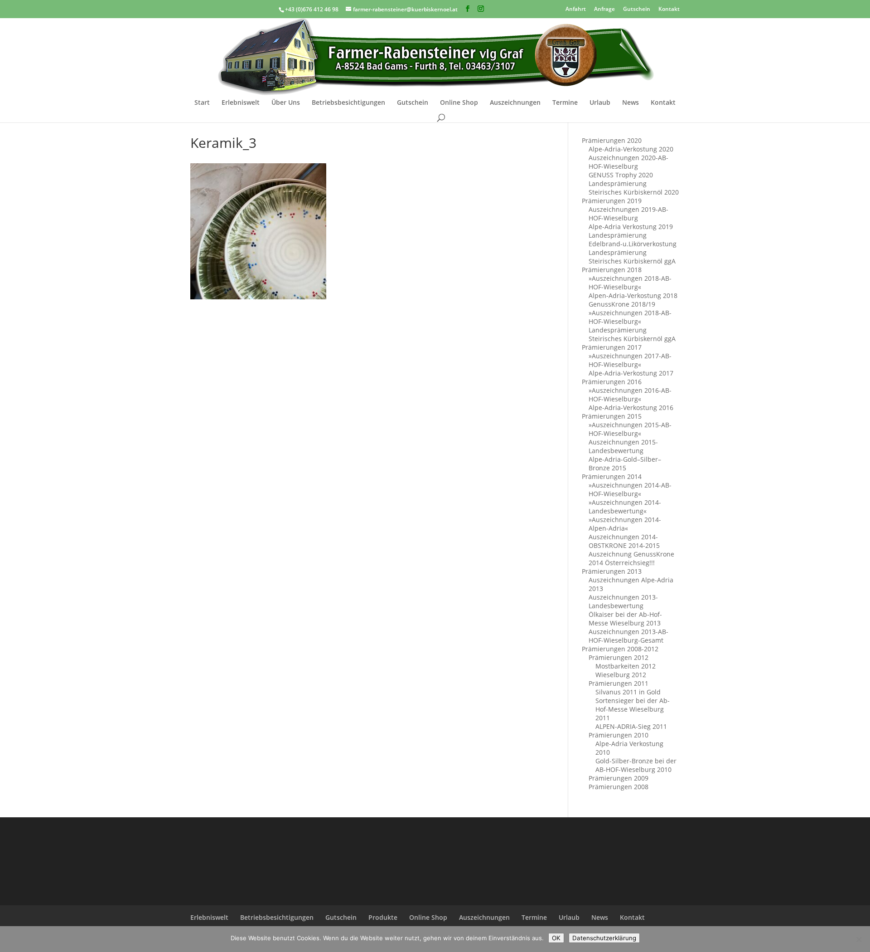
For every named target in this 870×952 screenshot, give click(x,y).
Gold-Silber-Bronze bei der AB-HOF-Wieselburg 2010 (636, 765)
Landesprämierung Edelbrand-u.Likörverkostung (633, 239)
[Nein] (858, 939)
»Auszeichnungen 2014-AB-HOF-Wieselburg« (630, 489)
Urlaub (600, 103)
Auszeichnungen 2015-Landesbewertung (623, 446)
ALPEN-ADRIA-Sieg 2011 (631, 726)
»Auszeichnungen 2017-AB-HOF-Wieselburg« (630, 360)
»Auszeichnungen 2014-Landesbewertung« (625, 506)
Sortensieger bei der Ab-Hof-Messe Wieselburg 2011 (632, 709)
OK (556, 938)
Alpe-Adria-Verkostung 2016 (631, 407)
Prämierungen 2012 (618, 657)
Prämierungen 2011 (618, 683)
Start (202, 103)
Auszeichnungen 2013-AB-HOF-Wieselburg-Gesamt (628, 635)
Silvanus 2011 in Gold (628, 692)
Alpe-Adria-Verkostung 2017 (631, 373)
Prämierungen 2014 (612, 476)
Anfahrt (576, 8)
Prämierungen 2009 (618, 778)
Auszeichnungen (515, 103)
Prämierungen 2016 (612, 381)
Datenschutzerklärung (604, 938)
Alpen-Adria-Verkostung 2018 (633, 295)
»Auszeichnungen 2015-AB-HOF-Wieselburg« (630, 429)
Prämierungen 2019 (612, 200)
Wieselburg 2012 (620, 674)
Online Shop (459, 103)
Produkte (382, 917)
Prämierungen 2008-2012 (620, 648)
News (630, 103)
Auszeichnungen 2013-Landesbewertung (623, 601)
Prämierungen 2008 (618, 786)
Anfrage (604, 8)
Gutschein (636, 8)
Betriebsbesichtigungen (348, 103)
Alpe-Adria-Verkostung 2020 (631, 149)
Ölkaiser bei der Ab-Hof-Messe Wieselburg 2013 (625, 618)
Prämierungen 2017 (612, 347)
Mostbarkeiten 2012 (625, 666)
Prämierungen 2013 (612, 571)
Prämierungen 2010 (618, 735)
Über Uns (285, 103)
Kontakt (669, 8)
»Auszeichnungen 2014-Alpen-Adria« (625, 523)
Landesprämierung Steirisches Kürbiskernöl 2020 (634, 187)
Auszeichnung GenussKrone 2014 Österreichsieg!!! (631, 558)
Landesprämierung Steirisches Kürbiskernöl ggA (632, 256)
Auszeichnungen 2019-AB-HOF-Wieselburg (628, 213)
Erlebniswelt (241, 103)
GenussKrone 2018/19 (622, 304)
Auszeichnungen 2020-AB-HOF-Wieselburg (628, 162)
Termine (565, 103)
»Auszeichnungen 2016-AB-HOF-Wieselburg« (630, 394)
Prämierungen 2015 (612, 416)
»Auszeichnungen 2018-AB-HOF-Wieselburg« (630, 282)
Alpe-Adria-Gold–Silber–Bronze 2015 (625, 463)
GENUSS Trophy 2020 (621, 175)
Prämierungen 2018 (612, 269)
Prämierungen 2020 (612, 140)
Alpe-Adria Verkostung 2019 (631, 226)
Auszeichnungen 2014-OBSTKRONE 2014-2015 (624, 541)
